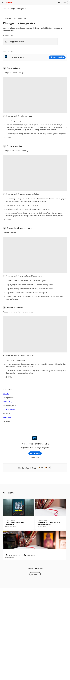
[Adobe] (9, 2)
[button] (59, 2)
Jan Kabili (6, 394)
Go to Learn (35, 574)
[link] (5, 8)
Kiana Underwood (9, 409)
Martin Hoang (7, 402)
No (49, 468)
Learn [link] (5, 8)
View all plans (35, 457)
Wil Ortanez (7, 417)
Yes (42, 468)
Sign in (64, 2)
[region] (18, 514)
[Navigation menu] (2, 2)
